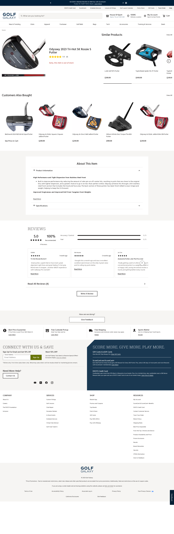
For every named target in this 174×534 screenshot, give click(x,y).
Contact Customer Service (141, 411)
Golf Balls (79, 24)
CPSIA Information (139, 454)
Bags (94, 24)
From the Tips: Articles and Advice (143, 431)
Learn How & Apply (147, 375)
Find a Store (141, 8)
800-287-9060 (109, 486)
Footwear (63, 24)
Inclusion (5, 411)
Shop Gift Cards (116, 354)
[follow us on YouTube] (35, 383)
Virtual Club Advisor (52, 423)
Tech (108, 24)
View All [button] (169, 34)
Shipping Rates (137, 423)
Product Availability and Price (142, 435)
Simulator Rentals (51, 411)
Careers (5, 404)
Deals (163, 24)
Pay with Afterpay (95, 423)
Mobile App (93, 400)
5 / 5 (144, 235)
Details (97, 335)
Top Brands (93, 407)
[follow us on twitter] (40, 383)
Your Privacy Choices (144, 491)
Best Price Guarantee (139, 427)
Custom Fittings (51, 400)
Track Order (161, 8)
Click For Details (61, 358)
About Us (6, 400)
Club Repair (49, 407)
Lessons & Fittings (110, 8)
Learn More (12, 335)
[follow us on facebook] (46, 383)
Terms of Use (28, 491)
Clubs (32, 24)
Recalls (135, 442)
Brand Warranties (138, 446)
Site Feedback (101, 497)
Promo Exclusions (138, 439)
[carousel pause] (126, 3)
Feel (61, 239)
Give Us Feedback (138, 458)
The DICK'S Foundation (9, 407)
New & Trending (15, 24)
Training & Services (144, 24)
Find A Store (93, 411)
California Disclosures (72, 497)
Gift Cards (151, 8)
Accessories (124, 24)
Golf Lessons (50, 404)
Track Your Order (138, 415)
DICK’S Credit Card (70, 8)
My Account (137, 400)
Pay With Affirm (95, 419)
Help (170, 8)
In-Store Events (50, 415)
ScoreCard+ (82, 8)
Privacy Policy (116, 491)
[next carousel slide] (123, 3)
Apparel (47, 24)
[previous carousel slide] (50, 3)
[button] (169, 61)
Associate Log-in (87, 491)
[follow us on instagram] (52, 383)
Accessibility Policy (58, 491)
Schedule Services (95, 8)
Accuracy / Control (67, 235)
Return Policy (137, 419)
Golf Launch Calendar (126, 8)
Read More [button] (37, 199)
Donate (140, 335)
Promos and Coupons (96, 404)
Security (135, 450)
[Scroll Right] (142, 263)
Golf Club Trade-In (51, 427)
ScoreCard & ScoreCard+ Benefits (143, 404)
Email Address (9, 355)
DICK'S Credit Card (139, 407)
